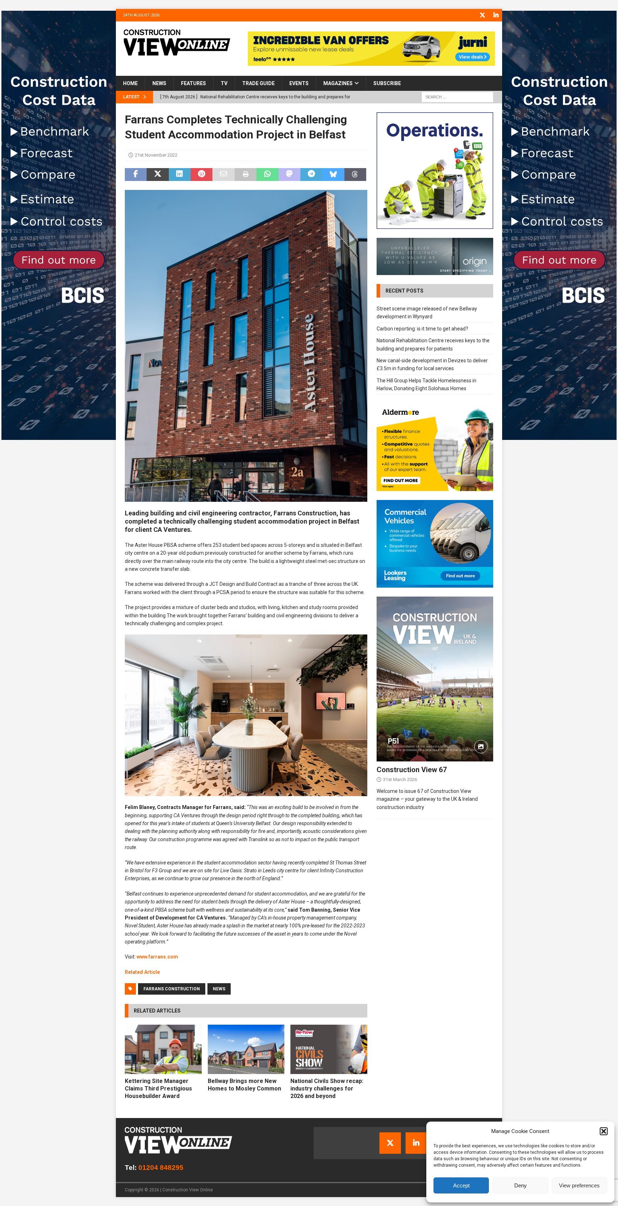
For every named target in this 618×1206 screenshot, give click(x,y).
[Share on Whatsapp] (267, 174)
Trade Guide (258, 83)
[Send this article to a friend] (223, 174)
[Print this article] (245, 174)
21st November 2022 (156, 155)
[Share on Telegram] (311, 174)
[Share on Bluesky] (333, 174)
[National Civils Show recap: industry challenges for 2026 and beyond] (328, 1049)
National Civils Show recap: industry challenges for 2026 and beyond (326, 1088)
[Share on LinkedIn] (180, 174)
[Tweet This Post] (157, 174)
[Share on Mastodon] (289, 174)
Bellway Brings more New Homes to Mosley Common (244, 1085)
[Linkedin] (496, 15)
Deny (520, 1185)
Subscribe (387, 83)
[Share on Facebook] (136, 174)
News (159, 83)
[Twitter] (482, 15)
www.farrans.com (157, 957)
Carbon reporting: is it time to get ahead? (422, 329)
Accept (461, 1185)
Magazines (338, 83)
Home (130, 83)
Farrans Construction (171, 988)
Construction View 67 (412, 769)
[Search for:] (457, 97)
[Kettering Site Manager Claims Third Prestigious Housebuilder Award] (163, 1049)
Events (299, 83)
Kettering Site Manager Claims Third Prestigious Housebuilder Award (158, 1088)
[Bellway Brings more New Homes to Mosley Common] (246, 1049)
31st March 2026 (400, 779)
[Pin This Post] (201, 174)
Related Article (142, 972)
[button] (603, 1131)
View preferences (579, 1185)
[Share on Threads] (355, 174)
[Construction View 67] (435, 679)
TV (224, 83)
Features (193, 83)
